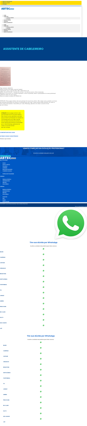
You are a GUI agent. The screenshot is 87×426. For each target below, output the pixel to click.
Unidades (6, 21)
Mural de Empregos (8, 22)
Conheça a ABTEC (10, 17)
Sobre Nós (6, 16)
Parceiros (8, 18)
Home (5, 15)
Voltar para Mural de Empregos (8, 107)
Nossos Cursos (7, 20)
